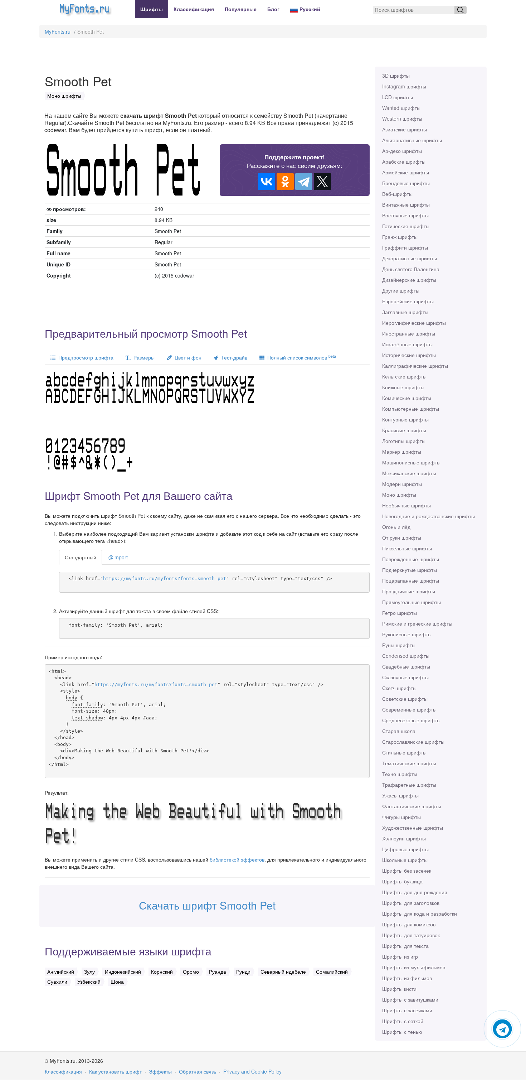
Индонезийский (123, 971)
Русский (309, 9)
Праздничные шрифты (408, 591)
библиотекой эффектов (237, 859)
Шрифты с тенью (402, 1031)
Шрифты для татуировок (411, 935)
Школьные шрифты (405, 859)
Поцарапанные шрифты (410, 580)
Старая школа (398, 730)
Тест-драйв (232, 357)
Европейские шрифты (408, 301)
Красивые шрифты (404, 430)
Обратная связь (197, 1071)
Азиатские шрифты (404, 129)
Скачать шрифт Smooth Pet (207, 905)
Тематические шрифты (409, 763)
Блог (273, 9)
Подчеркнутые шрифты (409, 569)
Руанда (217, 971)
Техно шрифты (399, 773)
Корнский (162, 971)
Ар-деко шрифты (402, 150)
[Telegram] (303, 181)
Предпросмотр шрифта (84, 357)
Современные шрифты (409, 709)
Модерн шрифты (402, 483)
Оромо (191, 971)
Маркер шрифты (401, 451)
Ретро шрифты (399, 612)
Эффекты (160, 1071)
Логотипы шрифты (403, 440)
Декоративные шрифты (409, 258)
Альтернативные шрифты (412, 140)
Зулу (89, 971)
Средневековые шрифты (411, 720)
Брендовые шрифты (406, 183)
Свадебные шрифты (406, 666)
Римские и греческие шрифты (417, 623)
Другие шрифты (400, 290)
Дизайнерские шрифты (409, 279)
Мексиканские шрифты (409, 473)
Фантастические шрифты (411, 806)
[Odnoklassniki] (285, 181)
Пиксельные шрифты (407, 548)
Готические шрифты (405, 226)
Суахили (57, 981)
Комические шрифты (406, 397)
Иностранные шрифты (408, 333)
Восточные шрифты (405, 215)
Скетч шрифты (399, 687)
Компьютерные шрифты (410, 408)
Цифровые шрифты (405, 849)
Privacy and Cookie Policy (252, 1071)
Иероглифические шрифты (414, 322)
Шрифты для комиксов (408, 924)
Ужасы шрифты (400, 795)
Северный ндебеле (283, 971)
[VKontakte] (266, 181)
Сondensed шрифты (405, 655)
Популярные (241, 9)
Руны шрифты (398, 645)
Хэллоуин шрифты (404, 838)
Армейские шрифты (405, 172)
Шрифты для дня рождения (414, 892)
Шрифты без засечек (406, 870)
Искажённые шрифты (407, 344)
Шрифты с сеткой (402, 1020)
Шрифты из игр (400, 956)
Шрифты (151, 9)
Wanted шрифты (401, 107)
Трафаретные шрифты (409, 784)
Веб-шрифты (397, 193)
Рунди (243, 971)
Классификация (194, 9)
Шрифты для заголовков (410, 902)
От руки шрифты (401, 537)
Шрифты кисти (399, 988)
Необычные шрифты (406, 505)
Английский (60, 971)
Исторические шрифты (409, 354)
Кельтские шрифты (404, 376)
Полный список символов (300, 357)
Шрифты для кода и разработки (419, 913)
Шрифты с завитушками (410, 999)
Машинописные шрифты (411, 462)
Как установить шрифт (115, 1071)
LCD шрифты (397, 97)
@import (118, 557)
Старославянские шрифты (413, 741)
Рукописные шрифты (407, 634)
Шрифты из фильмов (407, 978)
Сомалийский (332, 971)
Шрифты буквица (402, 881)
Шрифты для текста (405, 945)
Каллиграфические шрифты (415, 365)
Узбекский (89, 981)
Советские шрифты (405, 698)
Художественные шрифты (412, 827)
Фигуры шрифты (401, 816)
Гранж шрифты (400, 236)
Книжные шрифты (403, 387)
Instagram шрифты (404, 86)
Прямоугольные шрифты (411, 602)
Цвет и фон (186, 357)
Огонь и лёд (396, 526)
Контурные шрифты (405, 419)
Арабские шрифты (403, 161)
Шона (117, 981)
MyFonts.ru (57, 31)
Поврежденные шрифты (410, 559)
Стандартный (80, 557)
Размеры (143, 357)
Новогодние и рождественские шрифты (428, 516)
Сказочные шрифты (405, 677)
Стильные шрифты (404, 752)
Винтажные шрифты (406, 204)
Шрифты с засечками (407, 1010)
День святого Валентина (410, 269)
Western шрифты (402, 118)
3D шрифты (396, 75)
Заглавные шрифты (405, 311)
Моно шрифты (399, 494)
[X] (322, 181)
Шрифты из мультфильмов (413, 967)
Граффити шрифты (405, 247)
